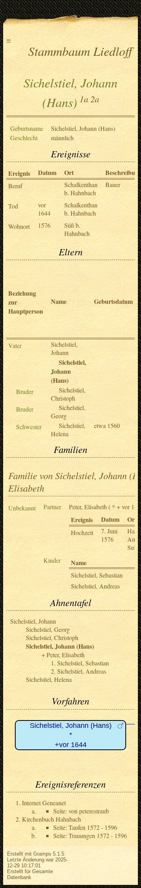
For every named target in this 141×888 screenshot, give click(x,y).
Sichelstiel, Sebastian (97, 575)
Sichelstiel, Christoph (68, 394)
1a (84, 99)
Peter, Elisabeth (88, 507)
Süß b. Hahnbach (77, 229)
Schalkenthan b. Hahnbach (81, 188)
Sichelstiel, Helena (68, 429)
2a (94, 99)
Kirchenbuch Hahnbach (51, 819)
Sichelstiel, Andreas (95, 586)
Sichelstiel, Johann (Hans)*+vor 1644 (71, 735)
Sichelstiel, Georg (48, 629)
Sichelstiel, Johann (64, 348)
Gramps (42, 854)
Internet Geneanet (44, 803)
